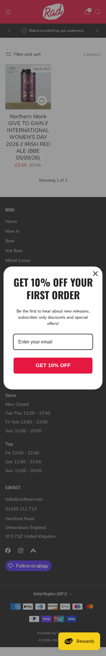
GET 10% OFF (53, 365)
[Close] (95, 274)
